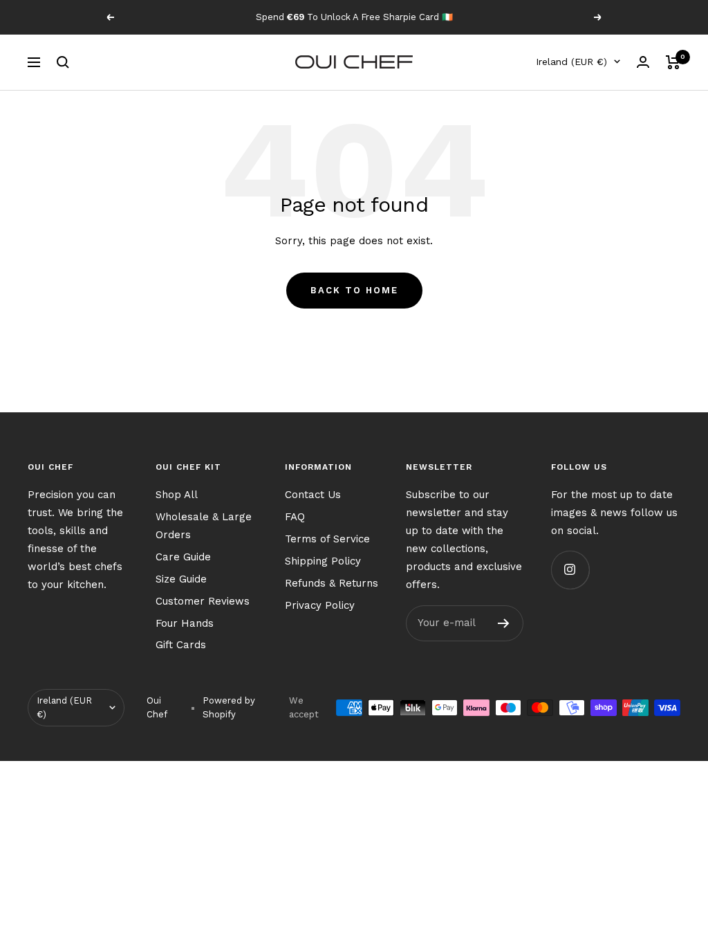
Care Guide (183, 557)
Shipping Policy (323, 561)
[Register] (504, 623)
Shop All (177, 494)
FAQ (295, 517)
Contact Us (313, 494)
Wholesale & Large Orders (204, 526)
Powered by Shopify (229, 707)
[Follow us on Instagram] (570, 570)
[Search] (63, 62)
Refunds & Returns (331, 583)
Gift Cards (181, 645)
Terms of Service (327, 539)
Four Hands (185, 623)
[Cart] (673, 62)
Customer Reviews (203, 601)
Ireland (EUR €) (571, 61)
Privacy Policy (320, 605)
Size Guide (181, 579)
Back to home (354, 290)
